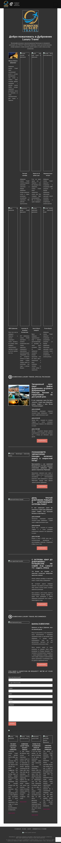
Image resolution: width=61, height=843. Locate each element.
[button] (55, 5)
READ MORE (11, 813)
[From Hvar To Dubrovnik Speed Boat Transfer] (18, 561)
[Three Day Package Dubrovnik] (18, 395)
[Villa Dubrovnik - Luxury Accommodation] (18, 622)
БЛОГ (29, 829)
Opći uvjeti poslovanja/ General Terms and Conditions (30, 837)
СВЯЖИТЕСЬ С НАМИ (39, 829)
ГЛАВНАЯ (18, 829)
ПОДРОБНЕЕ (42, 440)
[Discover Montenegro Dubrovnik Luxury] (18, 455)
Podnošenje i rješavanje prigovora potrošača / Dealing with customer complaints (30, 836)
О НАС (24, 829)
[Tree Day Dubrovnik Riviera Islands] (18, 500)
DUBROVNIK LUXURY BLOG (30, 731)
